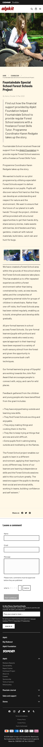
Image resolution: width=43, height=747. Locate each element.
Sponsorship (7, 679)
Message (7, 557)
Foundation (15, 75)
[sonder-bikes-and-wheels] (7, 2)
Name (6, 534)
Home (4, 75)
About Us (6, 674)
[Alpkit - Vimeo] (29, 711)
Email (6, 545)
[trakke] (15, 2)
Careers (5, 676)
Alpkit (5, 637)
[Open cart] (36, 9)
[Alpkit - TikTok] (19, 711)
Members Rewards (9, 663)
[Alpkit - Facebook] (9, 711)
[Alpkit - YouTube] (24, 711)
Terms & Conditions (22, 716)
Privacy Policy (17, 620)
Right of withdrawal (21, 726)
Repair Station (7, 668)
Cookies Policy (26, 620)
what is (6, 588)
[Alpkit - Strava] (33, 711)
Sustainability (7, 665)
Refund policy (7, 684)
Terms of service (8, 682)
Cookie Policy (22, 722)
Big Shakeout (8, 642)
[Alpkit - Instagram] (14, 711)
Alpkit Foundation (27, 150)
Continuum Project (9, 671)
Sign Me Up (8, 626)
